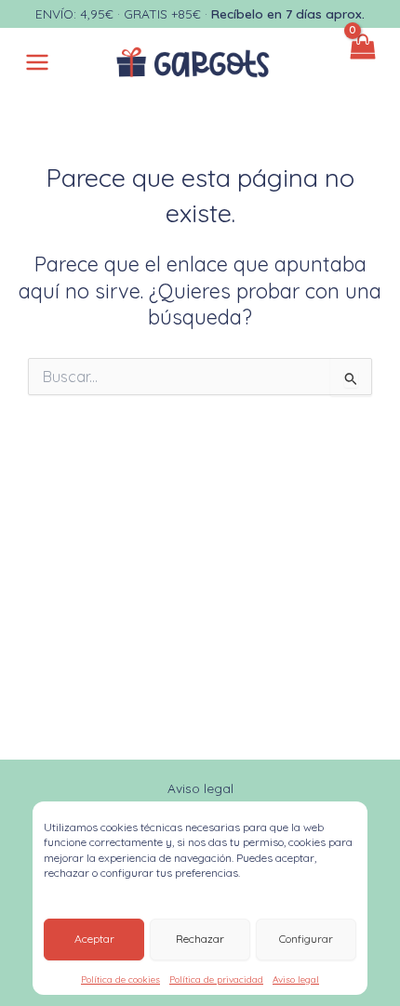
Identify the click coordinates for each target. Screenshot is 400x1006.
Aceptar (94, 939)
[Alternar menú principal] (37, 62)
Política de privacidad (216, 979)
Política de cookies (120, 979)
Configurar (306, 939)
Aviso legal (296, 979)
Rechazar (200, 939)
